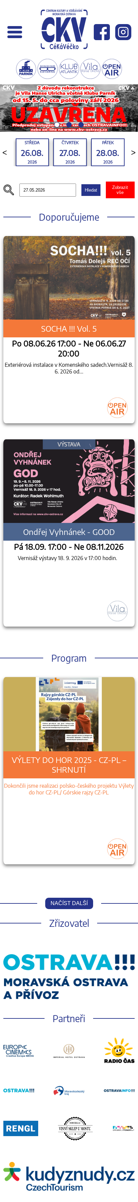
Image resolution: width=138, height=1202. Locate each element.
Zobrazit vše (120, 190)
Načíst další (69, 903)
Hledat (91, 190)
